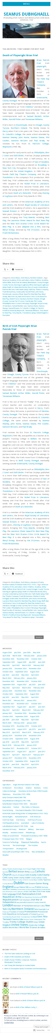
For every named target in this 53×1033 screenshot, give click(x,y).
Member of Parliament (24, 906)
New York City (9, 168)
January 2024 (31, 678)
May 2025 (6, 665)
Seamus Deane (37, 137)
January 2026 (41, 656)
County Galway (36, 878)
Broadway (42, 165)
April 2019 (16, 732)
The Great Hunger (18, 845)
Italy (18, 902)
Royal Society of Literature (37, 205)
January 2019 (7, 736)
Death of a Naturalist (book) (17, 287)
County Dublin (24, 877)
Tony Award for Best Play (11, 617)
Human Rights (7, 817)
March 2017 (26, 755)
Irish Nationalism (26, 894)
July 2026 (17, 652)
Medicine (22, 829)
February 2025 (38, 665)
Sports (43, 842)
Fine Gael (31, 887)
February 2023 (38, 688)
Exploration (7, 807)
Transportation (8, 849)
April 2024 (35, 675)
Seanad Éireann (10, 211)
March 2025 (26, 665)
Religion (29, 839)
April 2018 (35, 742)
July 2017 (32, 752)
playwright (41, 66)
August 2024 (34, 672)
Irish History (25, 278)
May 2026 (36, 652)
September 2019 (9, 729)
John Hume (24, 137)
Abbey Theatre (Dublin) (10, 869)
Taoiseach (7, 919)
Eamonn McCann (19, 140)
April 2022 (35, 697)
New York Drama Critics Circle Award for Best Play (26, 602)
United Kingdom (25, 171)
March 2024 (7, 678)
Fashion (16, 807)
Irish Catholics (18, 892)
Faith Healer (19, 156)
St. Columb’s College (12, 134)
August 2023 (21, 685)
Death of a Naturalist (22, 193)
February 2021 (38, 710)
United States (19, 924)
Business (37, 788)
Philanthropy (30, 833)
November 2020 (35, 713)
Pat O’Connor (33, 230)
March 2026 (17, 656)
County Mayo (33, 880)
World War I (14, 927)
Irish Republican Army (11, 823)
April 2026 (6, 656)
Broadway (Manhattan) (28, 282)
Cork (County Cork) (33, 875)
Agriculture (7, 785)
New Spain (40, 829)
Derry (5, 131)
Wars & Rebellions (38, 852)
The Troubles (33, 845)
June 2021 (41, 707)
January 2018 (31, 745)
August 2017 (21, 752)
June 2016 (15, 764)
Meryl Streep (9, 230)
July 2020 (6, 720)
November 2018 (35, 736)
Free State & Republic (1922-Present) (29, 810)
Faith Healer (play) (21, 289)
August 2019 (21, 729)
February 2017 (38, 755)
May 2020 (25, 720)
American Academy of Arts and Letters (16, 280)
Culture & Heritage (9, 791)
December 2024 (20, 668)
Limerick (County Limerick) (36, 902)
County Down (12, 878)
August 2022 (34, 694)
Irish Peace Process (35, 820)
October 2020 (8, 716)
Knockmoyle (21, 125)
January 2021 (7, 713)
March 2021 (26, 710)
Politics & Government (11, 836)
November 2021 (23, 704)
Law (31, 826)
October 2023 (36, 681)
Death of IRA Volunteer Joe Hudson (17, 957)
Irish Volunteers (25, 900)
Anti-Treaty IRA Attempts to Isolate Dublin (20, 965)
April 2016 (35, 764)
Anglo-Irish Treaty (38, 869)
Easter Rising (42, 883)
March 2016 (7, 768)
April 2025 (16, 665)
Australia (5, 872)
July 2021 (32, 707)
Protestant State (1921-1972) (25, 585)
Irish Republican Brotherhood (31, 897)
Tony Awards (29, 217)
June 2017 (41, 752)
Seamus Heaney (10, 137)
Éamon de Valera (38, 927)
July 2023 (32, 685)
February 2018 (19, 745)
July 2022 (6, 697)
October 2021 (36, 704)
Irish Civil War (30, 891)
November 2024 (35, 668)
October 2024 (8, 672)
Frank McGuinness (11, 233)
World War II (25, 927)
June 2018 (15, 742)
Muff (43, 601)
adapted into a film (31, 227)
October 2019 (36, 726)
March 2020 (7, 723)
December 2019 (8, 726)
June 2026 (26, 652)
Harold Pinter (15, 119)
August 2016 (34, 761)
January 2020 (31, 723)
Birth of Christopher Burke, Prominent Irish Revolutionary (25, 969)
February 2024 (19, 678)
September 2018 (21, 739)
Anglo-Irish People (25, 869)
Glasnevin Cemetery (10, 889)
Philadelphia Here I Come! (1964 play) (16, 303)
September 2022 (21, 694)
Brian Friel (15, 282)
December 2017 (8, 748)
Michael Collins (39, 906)
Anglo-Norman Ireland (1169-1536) (26, 785)
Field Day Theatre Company (43, 82)
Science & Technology (11, 842)
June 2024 (15, 675)
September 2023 (9, 685)
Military (31, 829)
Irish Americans (8, 892)
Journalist (23, 902)
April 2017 (16, 755)
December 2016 (20, 758)
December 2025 (8, 659)
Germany (44, 887)
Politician (6, 912)
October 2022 (8, 694)
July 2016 (6, 764)
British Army (24, 871)
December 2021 (8, 704)
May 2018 (25, 742)
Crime (45, 788)
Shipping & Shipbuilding (30, 842)
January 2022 (31, 700)
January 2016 (31, 768)
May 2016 (25, 764)
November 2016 (35, 758)
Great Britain (45, 889)
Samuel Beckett (34, 116)
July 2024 (6, 675)
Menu (26, 4)
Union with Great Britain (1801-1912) (16, 852)
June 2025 (41, 662)
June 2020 (15, 720)
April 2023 (16, 688)
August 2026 (7, 652)
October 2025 (36, 659)
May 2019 (6, 732)
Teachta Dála (17, 919)
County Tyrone (8, 285)
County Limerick (22, 880)
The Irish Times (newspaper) (32, 919)
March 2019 (26, 732)
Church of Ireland (18, 875)
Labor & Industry (38, 823)
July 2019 (32, 729)
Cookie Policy (9, 1023)
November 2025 (23, 659)
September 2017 (9, 752)
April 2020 (35, 720)
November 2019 (23, 726)
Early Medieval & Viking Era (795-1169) (16, 801)
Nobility (5, 833)
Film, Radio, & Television (30, 807)
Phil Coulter (38, 301)
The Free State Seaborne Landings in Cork (20, 954)
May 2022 (25, 697)
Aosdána (45, 162)
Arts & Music (15, 278)
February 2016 (19, 768)
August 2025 (21, 662)
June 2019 (41, 729)
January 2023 (7, 691)
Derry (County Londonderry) (38, 287)
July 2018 (6, 742)
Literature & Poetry (37, 582)
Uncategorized (21, 849)
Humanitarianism (21, 817)
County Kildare (12, 880)
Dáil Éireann (30, 883)
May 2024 (25, 675)
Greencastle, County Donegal (30, 463)
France (38, 887)
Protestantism (31, 911)
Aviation (29, 788)
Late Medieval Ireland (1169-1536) (15, 826)
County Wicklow (8, 884)
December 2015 (8, 771)
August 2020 (34, 716)
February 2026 (29, 656)
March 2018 (7, 745)
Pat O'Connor (20, 301)
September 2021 (9, 707)
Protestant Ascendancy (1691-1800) (34, 836)
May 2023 (6, 688)
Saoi (36, 162)
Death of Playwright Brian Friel (20, 55)
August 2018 (34, 739)
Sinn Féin (42, 916)
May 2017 (6, 755)
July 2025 (32, 662)
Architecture (7, 788)
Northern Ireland (19, 128)
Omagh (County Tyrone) (18, 606)
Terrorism (6, 845)
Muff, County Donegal (29, 460)
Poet (47, 909)
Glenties (45, 411)
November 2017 (23, 748)
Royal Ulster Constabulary (21, 917)
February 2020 (19, 723)
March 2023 (26, 688)
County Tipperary (44, 880)
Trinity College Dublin (21, 921)
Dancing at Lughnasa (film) (23, 285)
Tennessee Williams (34, 119)
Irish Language (9, 894)
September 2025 (9, 662)
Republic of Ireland (29, 914)
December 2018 (20, 736)
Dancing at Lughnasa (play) (12, 592)
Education (33, 804)
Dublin (19, 883)
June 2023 (41, 685)
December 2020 (20, 713)
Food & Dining (8, 810)
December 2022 (20, 691)
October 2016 (8, 761)
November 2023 (23, 681)
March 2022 (7, 700)
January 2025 (7, 668)
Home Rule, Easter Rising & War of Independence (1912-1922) (25, 813)
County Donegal (42, 282)
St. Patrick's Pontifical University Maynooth (23, 309)
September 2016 (21, 761)
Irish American (35, 817)
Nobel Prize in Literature (36, 184)
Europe (16, 887)
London (8, 905)
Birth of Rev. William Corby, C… (27, 1007)
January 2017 (7, 758)
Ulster (36, 922)
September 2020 (21, 716)
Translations (8, 177)
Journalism (25, 823)
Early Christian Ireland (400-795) (14, 797)
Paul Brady (39, 140)
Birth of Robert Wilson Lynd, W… (32, 987)
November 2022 (35, 691)
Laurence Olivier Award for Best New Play (30, 220)
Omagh (39, 125)
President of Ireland (16, 912)
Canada (32, 872)
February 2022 (19, 700)
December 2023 (8, 681)
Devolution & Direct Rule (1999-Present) (33, 791)
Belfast (33, 439)
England (8, 886)
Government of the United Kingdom (29, 889)
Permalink (6, 315)
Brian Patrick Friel (19, 589)
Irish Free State (8, 820)
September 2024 (21, 672)
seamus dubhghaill (26, 14)
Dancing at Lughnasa (22, 525)
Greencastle (20, 292)
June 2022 (15, 697)
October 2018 (8, 739)
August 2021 (21, 707)
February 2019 (38, 732)
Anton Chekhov (35, 280)
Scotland (34, 917)
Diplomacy (6, 794)
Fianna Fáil (23, 887)
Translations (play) (29, 313)
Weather (6, 855)
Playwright (33, 303)
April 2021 (16, 710)
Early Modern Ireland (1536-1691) (15, 804)
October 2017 (36, 748)
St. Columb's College (27, 308)
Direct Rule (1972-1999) (21, 794)
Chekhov (29, 107)
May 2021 (6, 710)
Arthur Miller (7, 282)
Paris (36, 909)
